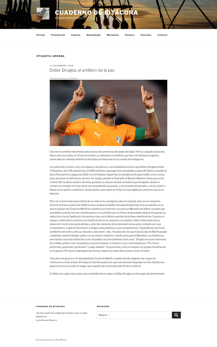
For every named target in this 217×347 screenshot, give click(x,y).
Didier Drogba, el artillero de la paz (81, 70)
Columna (75, 35)
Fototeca (129, 35)
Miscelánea (113, 35)
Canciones (145, 35)
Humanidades (93, 35)
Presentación (58, 35)
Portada (40, 35)
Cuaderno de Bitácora (96, 12)
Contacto (162, 35)
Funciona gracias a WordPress (51, 339)
